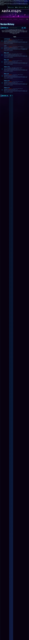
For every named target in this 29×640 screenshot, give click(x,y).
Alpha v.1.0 (7, 87)
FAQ (17, 7)
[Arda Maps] (11, 11)
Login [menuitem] (27, 7)
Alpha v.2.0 (7, 80)
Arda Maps (4, 19)
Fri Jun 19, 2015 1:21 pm (17, 60)
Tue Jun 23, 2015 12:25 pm (17, 53)
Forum (10, 19)
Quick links (12, 7)
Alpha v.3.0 (7, 66)
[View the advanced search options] (27, 19)
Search (22, 28)
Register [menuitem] (22, 7)
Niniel (10, 53)
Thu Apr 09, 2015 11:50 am (18, 81)
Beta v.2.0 (6, 52)
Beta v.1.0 (6, 73)
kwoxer (10, 39)
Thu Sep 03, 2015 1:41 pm (18, 39)
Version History (21, 19)
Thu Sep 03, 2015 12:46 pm (18, 46)
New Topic (4, 27)
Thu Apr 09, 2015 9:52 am (18, 88)
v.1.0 (5, 45)
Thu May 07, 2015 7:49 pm (18, 74)
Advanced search (25, 28)
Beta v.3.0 (6, 59)
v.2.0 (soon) (7, 38)
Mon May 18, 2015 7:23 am (17, 67)
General (15, 19)
